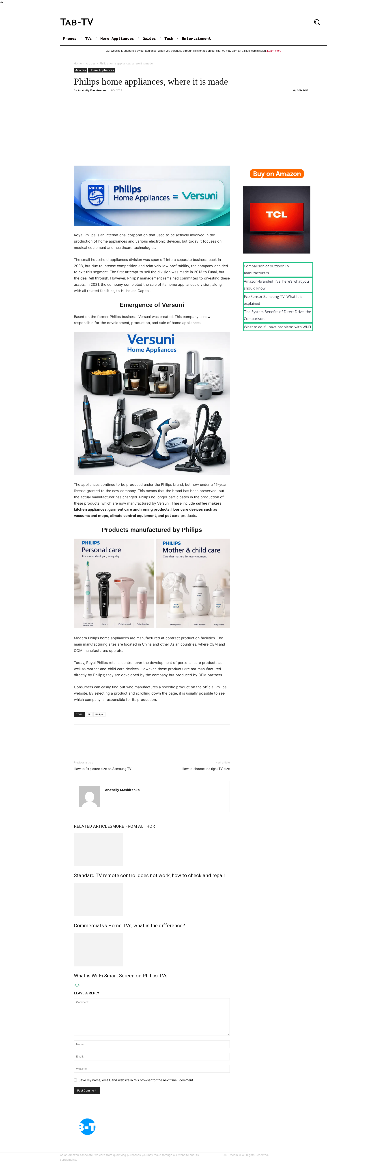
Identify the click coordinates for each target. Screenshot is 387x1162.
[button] (317, 22)
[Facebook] (78, 741)
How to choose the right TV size (206, 769)
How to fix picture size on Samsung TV (102, 769)
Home (78, 63)
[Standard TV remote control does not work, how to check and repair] (152, 849)
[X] (88, 741)
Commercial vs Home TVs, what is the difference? (129, 925)
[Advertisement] (193, 127)
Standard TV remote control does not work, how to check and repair (149, 875)
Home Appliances (102, 70)
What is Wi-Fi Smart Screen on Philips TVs (121, 976)
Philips (99, 714)
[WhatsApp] (109, 741)
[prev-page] (75, 985)
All (89, 714)
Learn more (274, 50)
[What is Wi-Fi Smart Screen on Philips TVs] (152, 949)
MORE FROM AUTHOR (133, 826)
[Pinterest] (99, 741)
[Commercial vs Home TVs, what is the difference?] (152, 899)
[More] (120, 741)
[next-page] (78, 985)
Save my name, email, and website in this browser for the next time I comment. (136, 1080)
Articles (90, 63)
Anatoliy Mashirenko (92, 90)
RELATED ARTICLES (93, 826)
